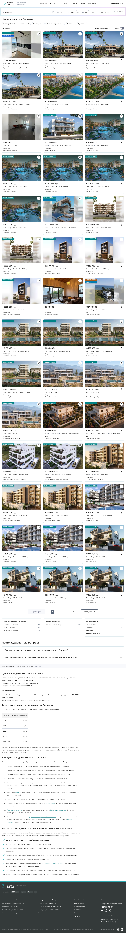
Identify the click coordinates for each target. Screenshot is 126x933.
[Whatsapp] (106, 910)
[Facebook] (118, 929)
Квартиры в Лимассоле (11, 906)
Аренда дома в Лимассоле (48, 910)
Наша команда (80, 906)
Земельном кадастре (58, 810)
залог (17, 792)
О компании (79, 903)
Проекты (77, 913)
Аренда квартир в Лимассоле (49, 906)
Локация (7, 10)
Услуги (77, 916)
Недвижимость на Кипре (11, 900)
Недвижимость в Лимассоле (13, 903)
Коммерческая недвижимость (13, 913)
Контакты (78, 910)
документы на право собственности (42, 817)
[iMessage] (110, 910)
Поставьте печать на (15, 810)
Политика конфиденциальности (82, 929)
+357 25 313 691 (107, 907)
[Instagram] (122, 929)
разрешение (50, 803)
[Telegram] (102, 910)
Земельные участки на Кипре (13, 910)
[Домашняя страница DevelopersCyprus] (8, 3)
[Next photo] (39, 44)
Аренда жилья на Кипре (47, 900)
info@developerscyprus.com (111, 904)
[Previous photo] (4, 44)
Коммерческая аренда (47, 913)
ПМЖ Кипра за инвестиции (51, 863)
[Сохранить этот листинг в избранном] (38, 34)
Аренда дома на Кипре (47, 903)
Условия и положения (61, 929)
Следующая (88, 612)
